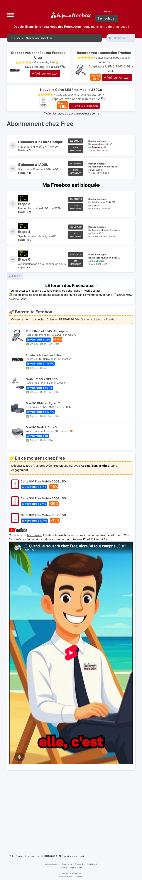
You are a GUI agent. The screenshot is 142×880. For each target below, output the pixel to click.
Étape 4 (24, 232)
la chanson (34, 535)
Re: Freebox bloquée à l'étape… (104, 230)
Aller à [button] (15, 276)
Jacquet (96, 170)
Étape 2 (24, 204)
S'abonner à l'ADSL (33, 165)
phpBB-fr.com (76, 867)
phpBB (62, 864)
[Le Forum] (71, 14)
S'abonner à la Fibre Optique (40, 142)
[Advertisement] (71, 811)
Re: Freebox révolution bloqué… (104, 258)
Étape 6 (24, 259)
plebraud (96, 205)
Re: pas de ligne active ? (100, 144)
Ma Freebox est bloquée (71, 185)
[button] (10, 14)
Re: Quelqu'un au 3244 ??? (101, 202)
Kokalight (97, 261)
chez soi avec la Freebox (82, 319)
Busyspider (98, 147)
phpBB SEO (77, 873)
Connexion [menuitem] (105, 11)
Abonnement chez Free (40, 123)
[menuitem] (72, 856)
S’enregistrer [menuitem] (107, 18)
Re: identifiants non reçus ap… (103, 166)
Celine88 (96, 233)
